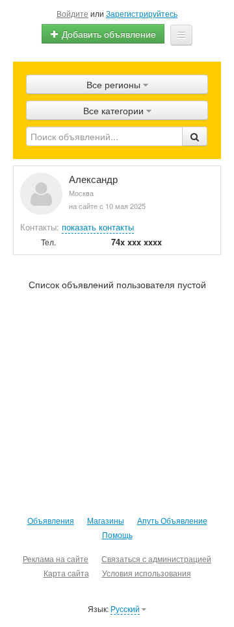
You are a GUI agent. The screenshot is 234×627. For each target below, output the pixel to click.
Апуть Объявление (172, 520)
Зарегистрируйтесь (141, 13)
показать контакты (98, 227)
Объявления (50, 520)
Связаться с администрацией (156, 558)
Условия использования (146, 572)
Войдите (72, 13)
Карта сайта (66, 572)
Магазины (105, 520)
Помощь (117, 534)
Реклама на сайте (55, 558)
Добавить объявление (107, 33)
